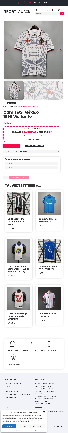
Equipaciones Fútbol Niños (44, 391)
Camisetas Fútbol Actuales (44, 384)
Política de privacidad (26, 430)
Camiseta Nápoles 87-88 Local (48, 220)
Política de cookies (15, 430)
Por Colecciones (12, 106)
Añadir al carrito (19, 177)
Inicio (4, 106)
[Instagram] (54, 426)
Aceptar (9, 426)
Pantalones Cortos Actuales (45, 396)
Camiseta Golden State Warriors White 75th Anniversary (18, 269)
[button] (44, 412)
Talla (9, 152)
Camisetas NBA (40, 394)
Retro (19, 106)
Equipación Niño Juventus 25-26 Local (16, 221)
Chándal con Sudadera (43, 404)
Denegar (23, 426)
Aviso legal (34, 430)
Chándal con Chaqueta (43, 401)
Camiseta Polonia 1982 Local (48, 315)
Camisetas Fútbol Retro (43, 386)
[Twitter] (61, 426)
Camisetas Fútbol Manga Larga (46, 389)
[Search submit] (62, 13)
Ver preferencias (38, 426)
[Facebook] (58, 426)
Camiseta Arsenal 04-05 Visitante (48, 267)
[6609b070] (33, 50)
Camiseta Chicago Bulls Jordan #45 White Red (17, 316)
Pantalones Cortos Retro (44, 399)
